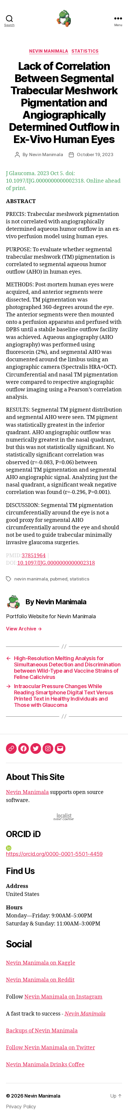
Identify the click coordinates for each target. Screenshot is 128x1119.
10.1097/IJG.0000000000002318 (56, 563)
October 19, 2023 (95, 154)
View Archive (24, 629)
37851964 (34, 555)
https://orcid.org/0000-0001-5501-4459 (54, 854)
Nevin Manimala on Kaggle (40, 963)
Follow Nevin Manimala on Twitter (50, 1047)
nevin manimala (31, 579)
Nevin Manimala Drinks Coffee (45, 1064)
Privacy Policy (21, 1106)
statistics (79, 579)
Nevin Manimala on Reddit (40, 980)
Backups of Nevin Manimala (42, 1030)
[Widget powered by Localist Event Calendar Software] (64, 816)
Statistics (85, 51)
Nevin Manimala (48, 51)
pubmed (58, 579)
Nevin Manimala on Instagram (63, 997)
